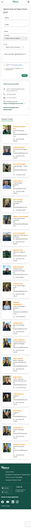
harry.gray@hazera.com (19, 188)
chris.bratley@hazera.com (20, 399)
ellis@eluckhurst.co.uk (22, 239)
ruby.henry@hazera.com (20, 384)
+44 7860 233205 (20, 210)
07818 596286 (20, 277)
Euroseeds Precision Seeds (13, 480)
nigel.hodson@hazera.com (20, 274)
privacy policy (18, 65)
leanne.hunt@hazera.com (20, 328)
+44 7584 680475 (20, 316)
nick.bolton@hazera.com (20, 255)
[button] (2, 2)
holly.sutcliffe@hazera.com (20, 366)
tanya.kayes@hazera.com (20, 291)
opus (8, 505)
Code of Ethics (10, 472)
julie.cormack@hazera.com (20, 347)
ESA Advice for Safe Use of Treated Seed (18, 474)
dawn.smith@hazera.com (20, 433)
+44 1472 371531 (11, 94)
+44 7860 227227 (20, 174)
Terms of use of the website (14, 477)
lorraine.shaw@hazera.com (20, 153)
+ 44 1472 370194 (21, 387)
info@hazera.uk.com (12, 101)
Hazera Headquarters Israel (13, 103)
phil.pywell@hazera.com (19, 416)
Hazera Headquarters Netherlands (11, 109)
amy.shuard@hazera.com (20, 207)
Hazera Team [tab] (7, 119)
